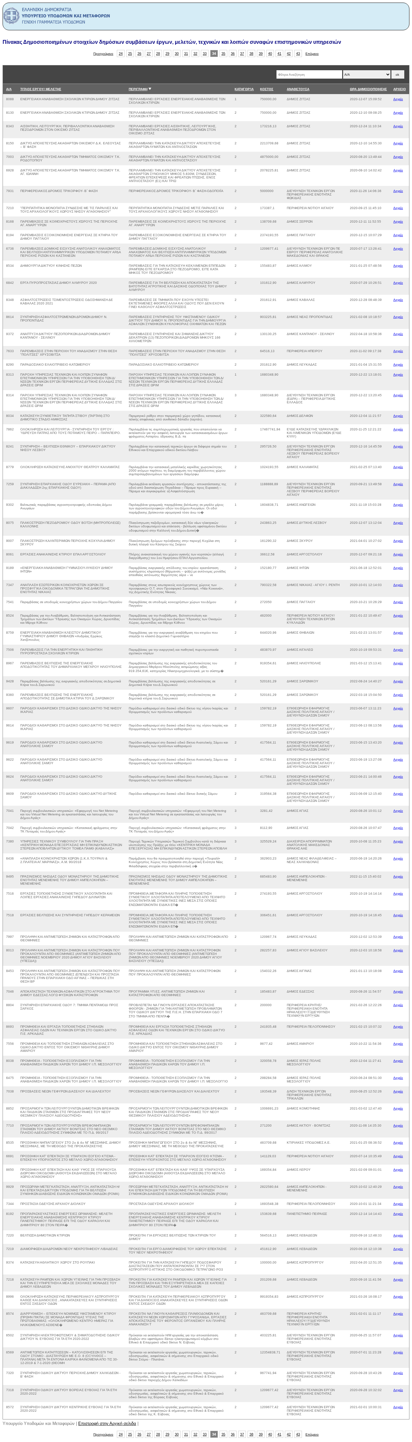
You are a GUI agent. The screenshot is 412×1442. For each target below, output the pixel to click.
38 (251, 53)
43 (298, 53)
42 (289, 53)
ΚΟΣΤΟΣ (266, 89)
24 (121, 53)
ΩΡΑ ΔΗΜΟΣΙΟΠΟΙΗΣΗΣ (368, 89)
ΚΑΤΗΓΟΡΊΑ (244, 89)
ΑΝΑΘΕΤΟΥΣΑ (298, 89)
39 (261, 53)
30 (177, 53)
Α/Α (9, 89)
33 (205, 53)
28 (158, 53)
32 (195, 53)
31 (186, 53)
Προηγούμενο (103, 53)
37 (242, 53)
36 (233, 53)
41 (279, 53)
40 (270, 53)
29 (167, 53)
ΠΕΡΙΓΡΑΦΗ (138, 89)
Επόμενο (312, 53)
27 (149, 53)
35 (223, 53)
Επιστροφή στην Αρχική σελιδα (107, 1423)
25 (130, 53)
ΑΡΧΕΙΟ (399, 89)
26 (139, 53)
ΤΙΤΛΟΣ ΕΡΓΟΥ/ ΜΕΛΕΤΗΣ (40, 89)
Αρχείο (398, 99)
